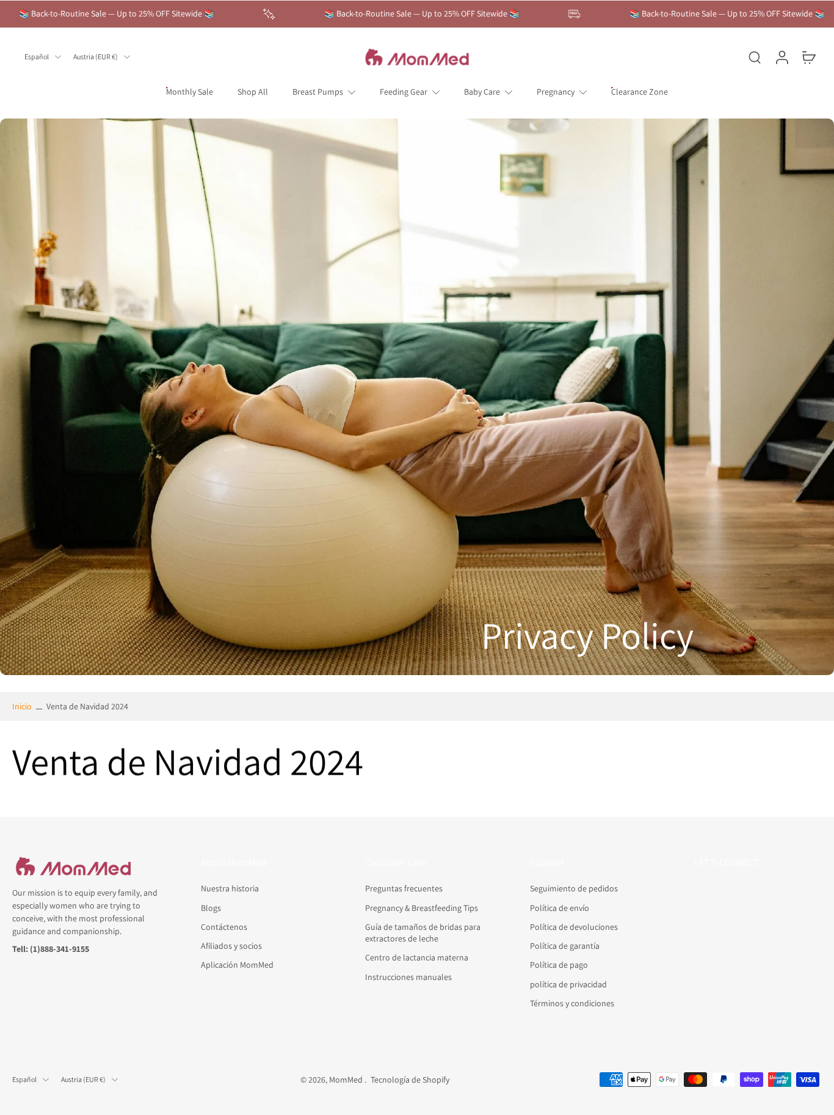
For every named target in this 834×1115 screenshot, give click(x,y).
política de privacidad (568, 983)
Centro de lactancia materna (416, 957)
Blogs (211, 907)
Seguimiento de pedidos (574, 888)
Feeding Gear (403, 91)
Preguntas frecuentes (404, 888)
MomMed (346, 1078)
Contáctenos (224, 926)
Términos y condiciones (572, 1002)
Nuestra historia (230, 888)
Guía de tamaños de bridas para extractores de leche (422, 932)
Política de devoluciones (574, 926)
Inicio (22, 706)
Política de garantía (565, 945)
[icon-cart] (808, 56)
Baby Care (482, 91)
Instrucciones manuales (408, 976)
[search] (754, 57)
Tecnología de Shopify (410, 1078)
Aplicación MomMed (237, 964)
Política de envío (559, 907)
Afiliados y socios (231, 945)
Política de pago (559, 964)
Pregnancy (556, 91)
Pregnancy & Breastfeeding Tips (421, 907)
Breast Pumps (317, 91)
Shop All (253, 91)
